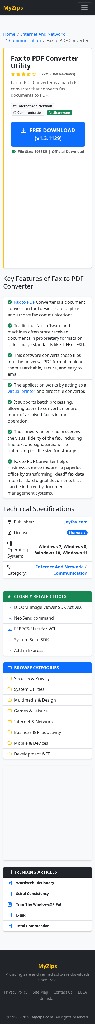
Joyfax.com (76, 522)
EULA (82, 992)
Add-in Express (29, 650)
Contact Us (63, 992)
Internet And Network (43, 34)
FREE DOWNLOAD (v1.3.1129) (51, 134)
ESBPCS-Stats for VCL (35, 629)
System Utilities (29, 689)
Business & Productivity (37, 732)
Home (9, 34)
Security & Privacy (32, 678)
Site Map (40, 992)
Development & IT (32, 754)
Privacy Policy (15, 992)
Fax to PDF (24, 302)
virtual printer (21, 391)
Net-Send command (34, 618)
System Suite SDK (31, 639)
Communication (25, 40)
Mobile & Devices (31, 743)
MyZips (13, 7)
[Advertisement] (47, 214)
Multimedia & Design (35, 700)
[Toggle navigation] (84, 7)
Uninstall (47, 998)
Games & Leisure (31, 711)
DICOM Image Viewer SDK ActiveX (48, 607)
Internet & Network (33, 721)
